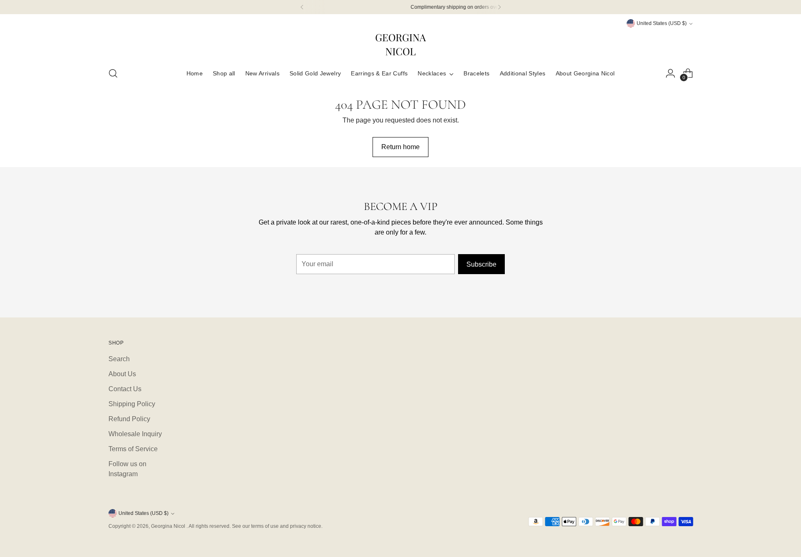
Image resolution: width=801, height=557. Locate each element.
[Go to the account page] (670, 73)
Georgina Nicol (168, 526)
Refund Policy (129, 418)
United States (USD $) (662, 23)
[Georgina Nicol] (400, 44)
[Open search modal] (113, 73)
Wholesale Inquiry (135, 433)
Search (119, 358)
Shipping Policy (131, 403)
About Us (122, 373)
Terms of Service (133, 448)
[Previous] (302, 7)
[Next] (499, 7)
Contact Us (124, 388)
